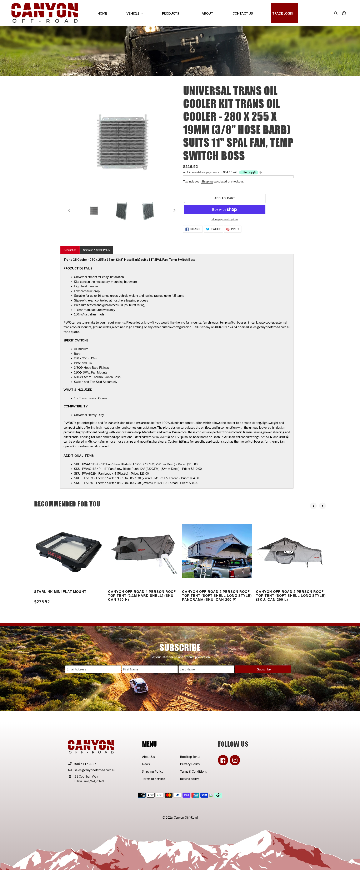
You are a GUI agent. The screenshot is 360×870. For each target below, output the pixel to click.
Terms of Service (153, 779)
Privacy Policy (190, 764)
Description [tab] (70, 250)
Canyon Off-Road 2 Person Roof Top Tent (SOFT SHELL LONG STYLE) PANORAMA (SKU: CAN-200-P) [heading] (217, 595)
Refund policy (189, 779)
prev (313, 506)
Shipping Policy (152, 771)
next (322, 506)
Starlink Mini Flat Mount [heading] (60, 591)
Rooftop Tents (190, 756)
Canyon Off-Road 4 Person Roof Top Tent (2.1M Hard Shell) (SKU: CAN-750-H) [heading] (142, 595)
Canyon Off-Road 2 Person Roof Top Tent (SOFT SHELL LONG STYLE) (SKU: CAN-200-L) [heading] (291, 595)
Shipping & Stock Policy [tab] (96, 250)
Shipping (207, 181)
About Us (148, 756)
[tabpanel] (177, 371)
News (146, 764)
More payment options (224, 219)
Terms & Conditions (193, 771)
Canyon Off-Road (186, 817)
